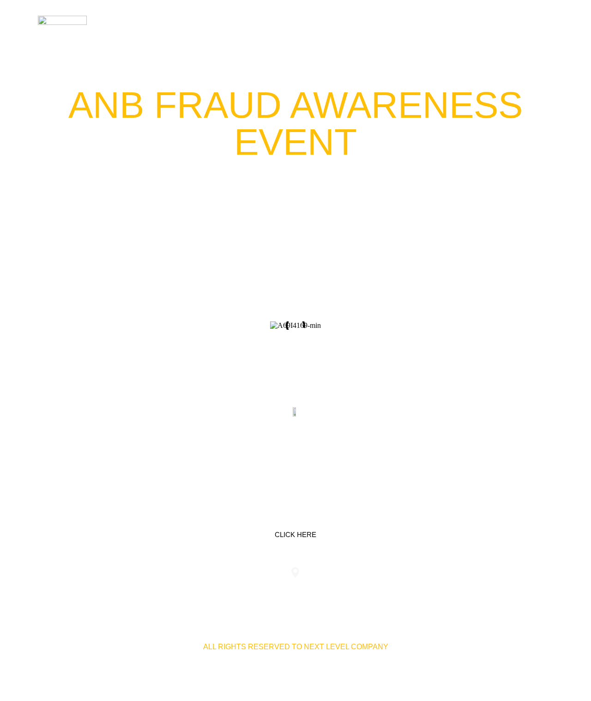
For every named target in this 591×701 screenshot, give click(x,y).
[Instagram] (324, 455)
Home (336, 27)
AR (542, 27)
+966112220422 (123, 591)
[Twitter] (295, 455)
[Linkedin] (266, 455)
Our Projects (437, 27)
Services (377, 27)
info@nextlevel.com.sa (468, 591)
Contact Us (501, 27)
